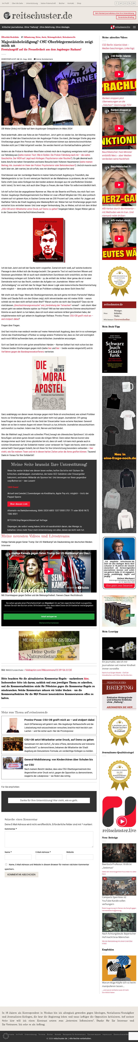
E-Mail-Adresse (43, 852)
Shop (79, 3)
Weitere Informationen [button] (49, 623)
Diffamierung (29, 37)
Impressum (107, 1034)
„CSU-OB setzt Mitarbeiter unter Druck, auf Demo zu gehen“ (29, 209)
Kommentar (11, 829)
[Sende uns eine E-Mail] (125, 3)
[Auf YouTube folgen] (134, 3)
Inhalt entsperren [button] (49, 616)
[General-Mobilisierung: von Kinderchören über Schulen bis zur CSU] (48, 767)
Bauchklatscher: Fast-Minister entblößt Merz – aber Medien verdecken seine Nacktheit (117, 155)
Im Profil (5, 3)
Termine (41, 1034)
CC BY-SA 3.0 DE (64, 670)
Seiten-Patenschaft (48, 3)
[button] (134, 27)
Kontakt (71, 3)
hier (50, 348)
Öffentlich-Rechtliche (10, 37)
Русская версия (94, 1034)
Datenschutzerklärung (123, 1034)
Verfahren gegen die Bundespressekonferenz (22, 351)
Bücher (62, 3)
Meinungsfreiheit (54, 37)
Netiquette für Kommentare (74, 1034)
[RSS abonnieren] (130, 3)
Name (8, 852)
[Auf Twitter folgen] (121, 3)
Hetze (38, 37)
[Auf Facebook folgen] (117, 3)
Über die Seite (17, 3)
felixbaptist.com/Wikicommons (40, 670)
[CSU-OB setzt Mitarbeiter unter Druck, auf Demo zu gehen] (48, 745)
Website (70, 852)
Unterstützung (32, 3)
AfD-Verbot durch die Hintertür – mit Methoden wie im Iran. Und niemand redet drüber (118, 212)
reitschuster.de (69, 37)
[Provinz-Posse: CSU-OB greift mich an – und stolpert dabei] (48, 725)
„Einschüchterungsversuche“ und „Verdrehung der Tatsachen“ (42, 305)
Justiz (44, 37)
